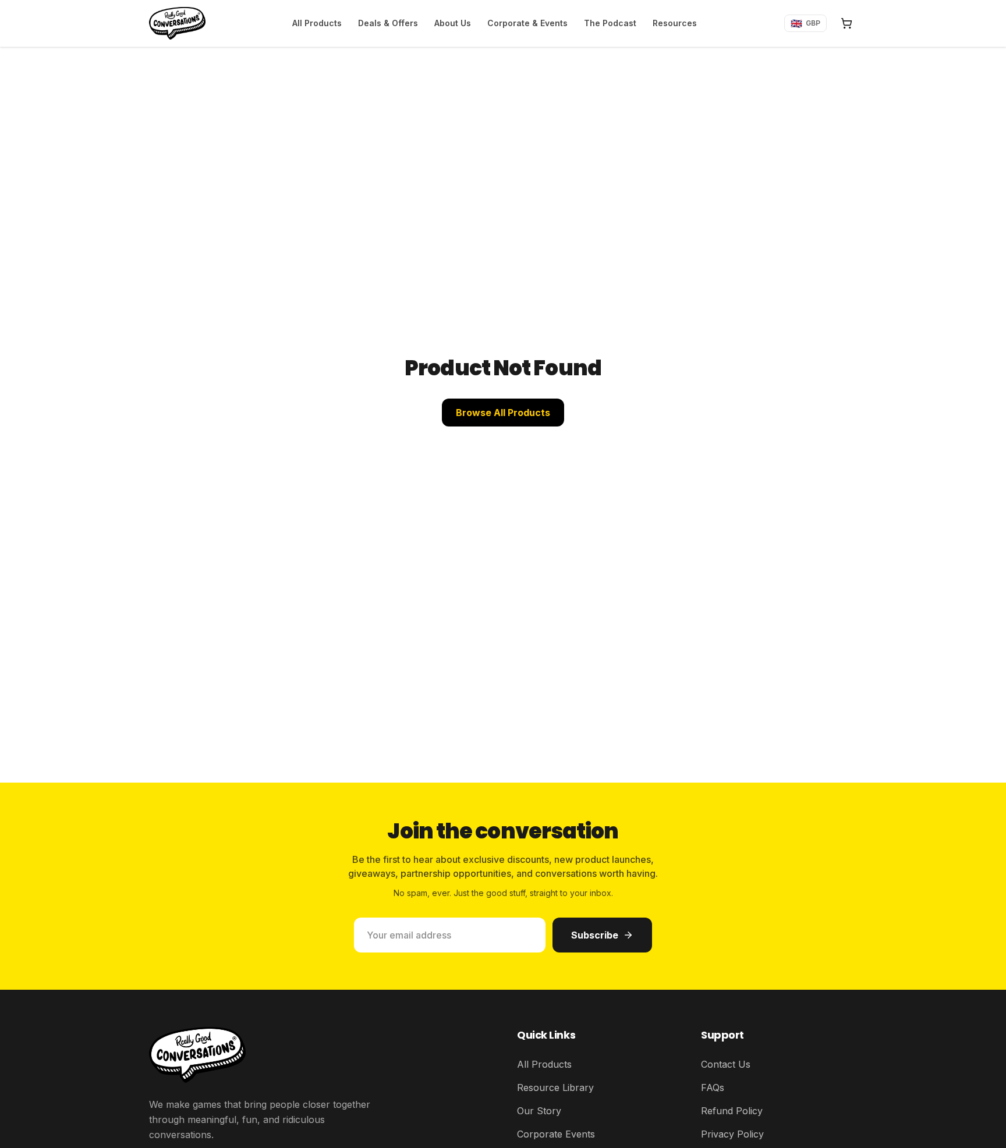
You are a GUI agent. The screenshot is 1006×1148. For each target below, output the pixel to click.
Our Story (539, 1111)
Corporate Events (556, 1134)
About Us (452, 23)
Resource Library (555, 1087)
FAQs (712, 1087)
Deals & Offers (388, 23)
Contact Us (725, 1064)
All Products (317, 23)
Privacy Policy (732, 1134)
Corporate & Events (527, 23)
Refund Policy (732, 1111)
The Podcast (610, 23)
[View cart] (846, 23)
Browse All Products (503, 412)
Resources (675, 23)
